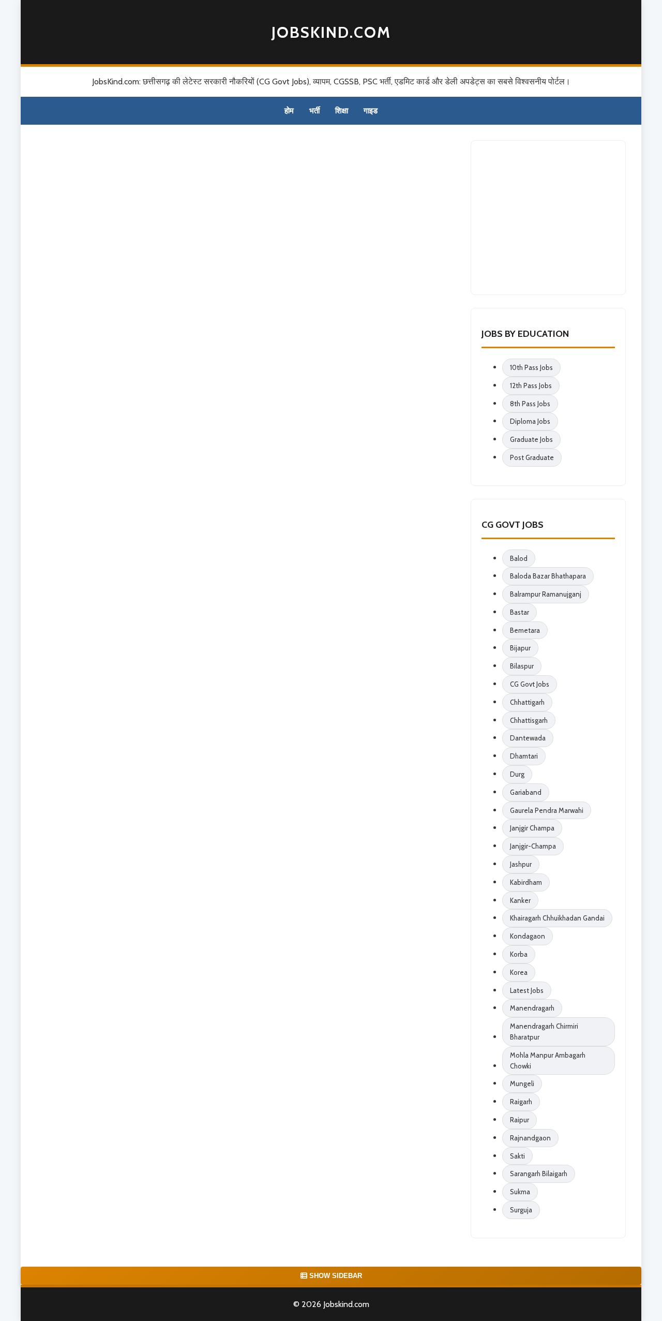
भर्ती (314, 110)
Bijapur (520, 648)
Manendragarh (532, 1008)
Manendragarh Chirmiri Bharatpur (544, 1031)
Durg (517, 774)
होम (289, 110)
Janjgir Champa (532, 828)
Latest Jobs (527, 990)
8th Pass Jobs (530, 403)
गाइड (371, 110)
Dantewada (528, 738)
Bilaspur (522, 666)
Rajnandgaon (530, 1138)
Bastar (519, 612)
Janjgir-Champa (533, 846)
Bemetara (525, 630)
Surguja (521, 1210)
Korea (519, 972)
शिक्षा (341, 110)
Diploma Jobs (530, 421)
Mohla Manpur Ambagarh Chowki (547, 1060)
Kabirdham (526, 882)
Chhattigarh (527, 702)
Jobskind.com (331, 32)
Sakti (517, 1156)
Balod (519, 558)
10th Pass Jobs (531, 367)
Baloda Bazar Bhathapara (548, 576)
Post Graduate (532, 457)
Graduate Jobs (531, 439)
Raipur (519, 1120)
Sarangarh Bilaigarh (538, 1173)
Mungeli (522, 1083)
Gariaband (525, 792)
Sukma (520, 1192)
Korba (519, 954)
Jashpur (521, 864)
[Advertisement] (559, 215)
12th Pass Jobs (531, 385)
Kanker (520, 900)
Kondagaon (527, 936)
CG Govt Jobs (529, 684)
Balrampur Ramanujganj (545, 594)
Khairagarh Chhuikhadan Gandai (557, 918)
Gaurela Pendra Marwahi (546, 810)
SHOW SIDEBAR (334, 1276)
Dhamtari (524, 756)
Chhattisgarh (529, 720)
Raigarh (521, 1101)
